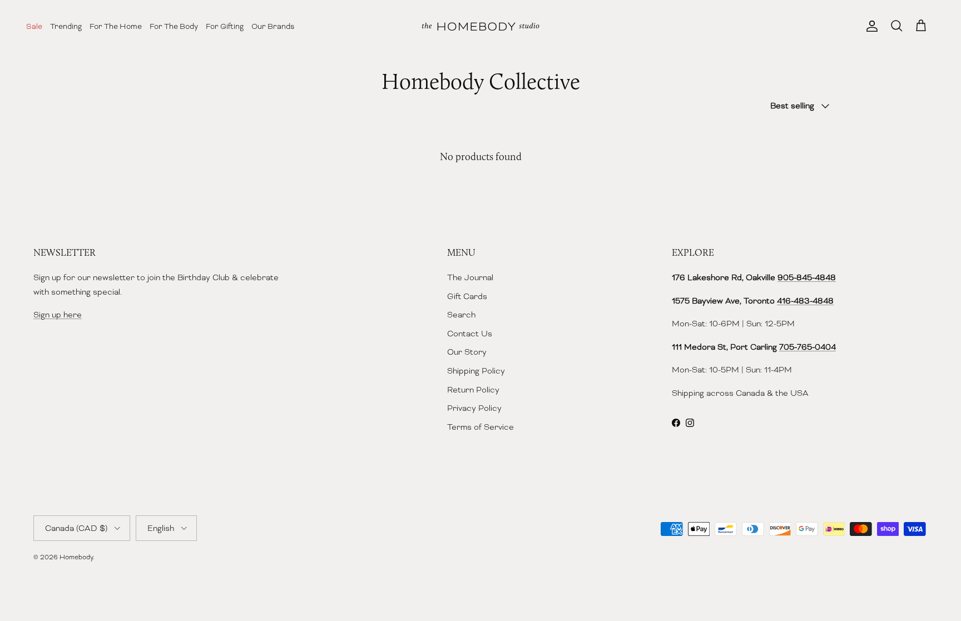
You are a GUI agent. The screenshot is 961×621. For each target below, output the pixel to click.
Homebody (76, 557)
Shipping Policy (476, 370)
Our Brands (272, 26)
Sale (34, 26)
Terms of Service (480, 427)
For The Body (174, 26)
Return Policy (473, 389)
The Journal (470, 277)
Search (461, 314)
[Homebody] (480, 26)
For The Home (116, 26)
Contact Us (469, 333)
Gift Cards (467, 296)
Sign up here (57, 314)
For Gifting (225, 26)
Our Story (467, 351)
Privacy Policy (474, 408)
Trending (66, 26)
